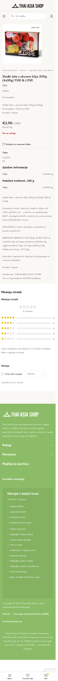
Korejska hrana (17, 517)
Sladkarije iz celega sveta (23, 550)
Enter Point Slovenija (19, 607)
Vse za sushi (16, 545)
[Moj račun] (51, 16)
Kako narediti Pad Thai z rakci (25, 577)
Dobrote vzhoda (18, 556)
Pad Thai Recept (18, 572)
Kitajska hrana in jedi (20, 523)
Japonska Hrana (18, 512)
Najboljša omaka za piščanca (24, 566)
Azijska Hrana (17, 506)
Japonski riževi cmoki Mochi (41, 70)
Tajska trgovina (18, 529)
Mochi (23, 70)
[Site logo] (27, 5)
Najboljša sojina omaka (21, 561)
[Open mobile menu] (4, 16)
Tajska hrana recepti (20, 540)
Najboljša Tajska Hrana (21, 534)
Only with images (13, 374)
